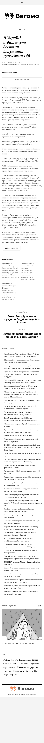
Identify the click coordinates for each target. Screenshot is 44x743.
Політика (7, 670)
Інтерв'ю (15, 660)
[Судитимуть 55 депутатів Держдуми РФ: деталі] (11, 291)
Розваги (29, 671)
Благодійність (25, 660)
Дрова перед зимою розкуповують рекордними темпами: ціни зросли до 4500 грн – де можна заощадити (21, 374)
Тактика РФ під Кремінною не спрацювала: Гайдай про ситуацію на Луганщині (22, 319)
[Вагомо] (22, 16)
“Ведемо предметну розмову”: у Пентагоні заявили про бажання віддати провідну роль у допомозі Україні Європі (21, 394)
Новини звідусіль (14, 62)
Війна (6, 663)
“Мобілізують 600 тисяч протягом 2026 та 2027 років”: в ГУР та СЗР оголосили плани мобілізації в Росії (23, 503)
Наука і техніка (9, 667)
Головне (14, 663)
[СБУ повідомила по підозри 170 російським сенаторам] (30, 271)
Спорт (5, 674)
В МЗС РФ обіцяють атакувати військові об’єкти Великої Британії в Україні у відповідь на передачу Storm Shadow (22, 447)
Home (4, 62)
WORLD (6, 659)
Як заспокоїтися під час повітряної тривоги (18, 643)
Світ (36, 670)
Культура (35, 663)
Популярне (19, 670)
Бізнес (35, 659)
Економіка (24, 663)
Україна (13, 674)
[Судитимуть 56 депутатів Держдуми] (11, 270)
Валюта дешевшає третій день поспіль (18, 435)
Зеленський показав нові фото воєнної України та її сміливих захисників (22, 335)
